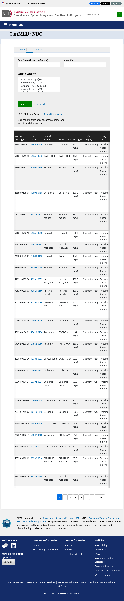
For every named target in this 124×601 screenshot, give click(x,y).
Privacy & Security (104, 566)
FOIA (97, 553)
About (22, 49)
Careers (68, 545)
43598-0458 (36, 192)
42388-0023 (36, 358)
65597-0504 (36, 423)
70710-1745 (36, 411)
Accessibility (101, 545)
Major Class (69, 60)
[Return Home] (41, 14)
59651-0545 (36, 155)
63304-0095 (36, 267)
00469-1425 (36, 400)
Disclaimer (100, 549)
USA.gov (62, 585)
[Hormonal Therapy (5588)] (39, 85)
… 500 (100, 497)
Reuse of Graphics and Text (108, 570)
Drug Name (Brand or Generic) (33, 60)
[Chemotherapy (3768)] (39, 82)
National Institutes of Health (72, 582)
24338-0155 (36, 255)
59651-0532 (36, 232)
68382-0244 (36, 476)
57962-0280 (36, 343)
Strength (77, 139)
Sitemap (68, 549)
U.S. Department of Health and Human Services (31, 582)
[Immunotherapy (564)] (39, 89)
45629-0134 (36, 332)
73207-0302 (36, 434)
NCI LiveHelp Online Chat (45, 549)
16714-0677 (36, 214)
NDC (30, 49)
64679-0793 (36, 244)
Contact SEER (39, 545)
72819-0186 (36, 290)
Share (95, 3)
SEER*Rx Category (27, 73)
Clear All (41, 104)
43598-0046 (36, 458)
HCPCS (38, 49)
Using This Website (73, 553)
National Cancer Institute (102, 582)
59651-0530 (36, 144)
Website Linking (103, 574)
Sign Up (8, 561)
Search (23, 104)
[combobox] (85, 64)
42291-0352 (36, 279)
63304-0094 (36, 381)
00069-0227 (36, 370)
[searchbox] (66, 64)
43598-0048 (36, 302)
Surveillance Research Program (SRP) (61, 518)
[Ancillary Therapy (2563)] (39, 79)
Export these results (54, 113)
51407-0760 (36, 167)
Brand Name (65, 139)
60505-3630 (36, 320)
